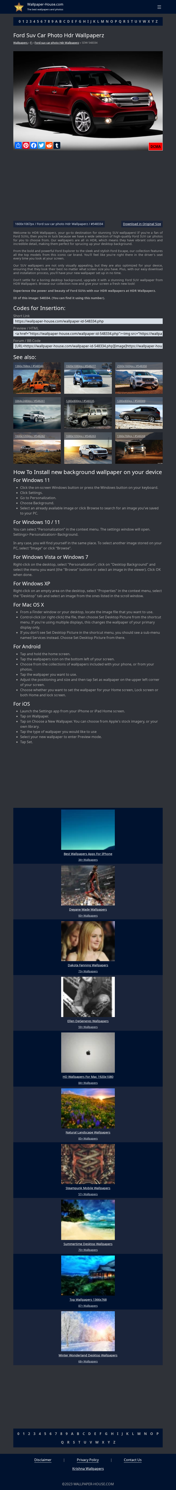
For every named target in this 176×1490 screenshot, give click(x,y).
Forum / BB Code (27, 340)
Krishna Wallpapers (88, 1468)
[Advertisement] (88, 187)
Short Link (21, 315)
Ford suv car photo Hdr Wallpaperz (57, 43)
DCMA (155, 146)
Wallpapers (20, 43)
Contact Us (133, 1459)
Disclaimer (43, 1459)
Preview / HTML (26, 328)
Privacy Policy (88, 1459)
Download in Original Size (142, 224)
